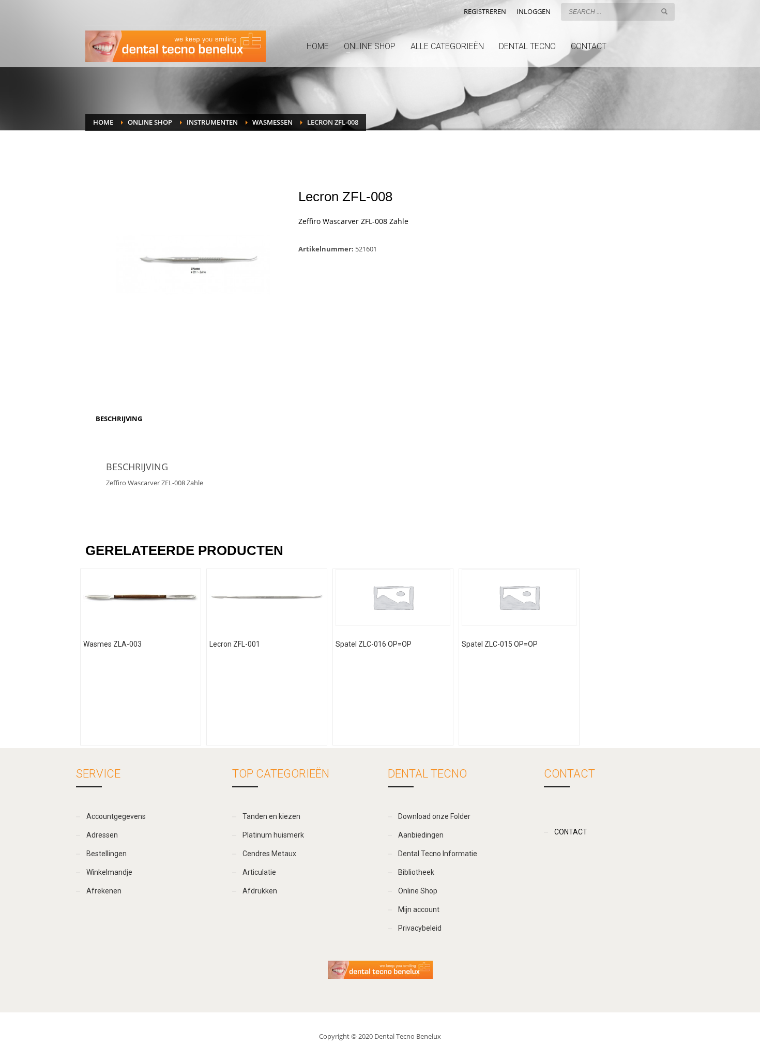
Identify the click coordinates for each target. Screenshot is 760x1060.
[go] (664, 11)
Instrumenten (212, 122)
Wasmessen (272, 122)
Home (103, 122)
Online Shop (150, 122)
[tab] (119, 418)
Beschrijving (119, 418)
